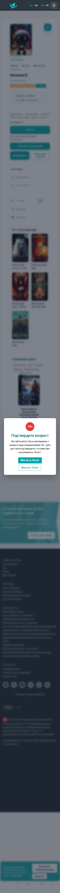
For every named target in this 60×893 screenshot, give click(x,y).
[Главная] (13, 5)
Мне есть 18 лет (30, 460)
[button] (54, 5)
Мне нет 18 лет (30, 467)
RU (31, 5)
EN (36, 5)
